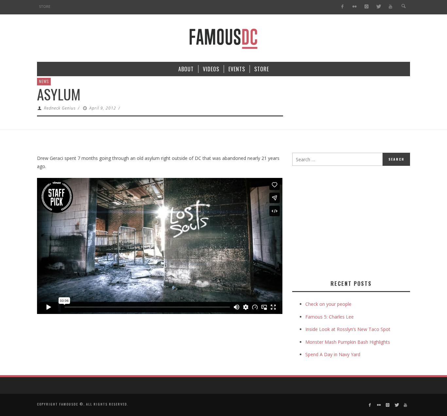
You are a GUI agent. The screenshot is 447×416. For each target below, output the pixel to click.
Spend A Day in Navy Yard (332, 354)
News (44, 81)
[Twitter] (378, 6)
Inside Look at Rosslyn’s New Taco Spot (347, 329)
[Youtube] (390, 6)
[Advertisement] (347, 221)
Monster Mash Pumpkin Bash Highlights (347, 342)
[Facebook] (342, 6)
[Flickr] (355, 6)
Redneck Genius (60, 108)
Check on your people (329, 304)
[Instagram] (366, 6)
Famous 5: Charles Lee (329, 317)
